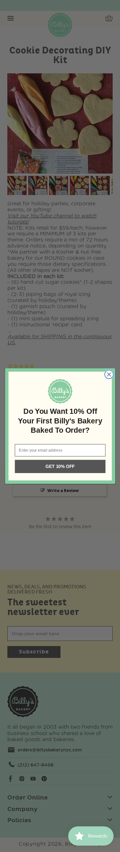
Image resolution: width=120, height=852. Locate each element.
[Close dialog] (109, 374)
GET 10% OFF (60, 466)
